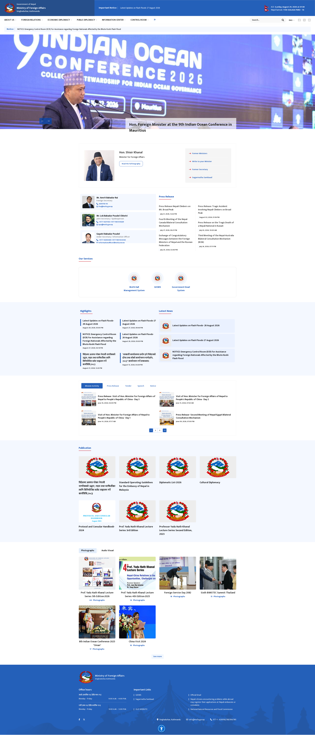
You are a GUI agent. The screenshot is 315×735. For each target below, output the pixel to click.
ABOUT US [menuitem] (9, 20)
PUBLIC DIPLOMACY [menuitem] (86, 20)
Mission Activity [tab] (94, 386)
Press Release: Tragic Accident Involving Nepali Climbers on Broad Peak (214, 210)
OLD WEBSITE (141, 709)
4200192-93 (103, 204)
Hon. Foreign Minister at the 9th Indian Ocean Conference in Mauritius (180, 127)
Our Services (86, 259)
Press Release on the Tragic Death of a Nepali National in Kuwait (216, 224)
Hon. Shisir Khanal (130, 152)
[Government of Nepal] (9, 8)
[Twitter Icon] (304, 20)
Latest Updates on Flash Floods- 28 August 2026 (98, 322)
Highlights (85, 311)
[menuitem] (155, 20)
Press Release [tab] (113, 386)
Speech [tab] (141, 386)
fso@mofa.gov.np (106, 207)
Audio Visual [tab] (108, 550)
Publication (85, 448)
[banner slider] (157, 81)
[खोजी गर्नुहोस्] (283, 20)
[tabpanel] (157, 412)
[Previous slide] (42, 121)
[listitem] (134, 282)
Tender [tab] (128, 386)
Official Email (195, 695)
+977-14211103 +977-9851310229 (111, 222)
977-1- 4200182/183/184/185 (224, 719)
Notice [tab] (153, 386)
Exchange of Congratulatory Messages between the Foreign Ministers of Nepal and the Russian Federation (175, 240)
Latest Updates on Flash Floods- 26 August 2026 (138, 335)
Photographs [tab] (87, 550)
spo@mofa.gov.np (106, 225)
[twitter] (84, 719)
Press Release (166, 197)
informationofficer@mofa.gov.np (112, 243)
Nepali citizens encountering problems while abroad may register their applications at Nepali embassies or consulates (213, 702)
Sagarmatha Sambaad (145, 699)
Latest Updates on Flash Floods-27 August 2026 (140, 8)
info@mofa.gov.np (197, 719)
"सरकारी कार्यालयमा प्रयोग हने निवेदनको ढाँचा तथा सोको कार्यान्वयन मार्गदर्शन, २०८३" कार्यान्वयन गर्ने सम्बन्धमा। (139, 358)
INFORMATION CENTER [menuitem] (113, 20)
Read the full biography (131, 163)
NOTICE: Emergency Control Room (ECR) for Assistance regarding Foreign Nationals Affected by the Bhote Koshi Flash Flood (69, 29)
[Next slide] (49, 121)
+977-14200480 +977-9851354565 (112, 240)
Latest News (166, 311)
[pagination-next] (164, 430)
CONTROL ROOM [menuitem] (139, 20)
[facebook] (79, 719)
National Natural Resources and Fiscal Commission (211, 709)
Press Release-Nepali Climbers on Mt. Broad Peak (174, 208)
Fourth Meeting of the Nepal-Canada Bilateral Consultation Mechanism (173, 222)
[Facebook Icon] (299, 20)
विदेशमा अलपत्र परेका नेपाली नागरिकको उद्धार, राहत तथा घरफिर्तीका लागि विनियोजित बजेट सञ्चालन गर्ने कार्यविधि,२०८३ (99, 359)
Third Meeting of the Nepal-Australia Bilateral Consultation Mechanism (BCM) (216, 239)
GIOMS (138, 695)
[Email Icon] (309, 20)
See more (157, 656)
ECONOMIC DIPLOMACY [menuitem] (59, 20)
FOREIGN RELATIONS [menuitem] (31, 20)
